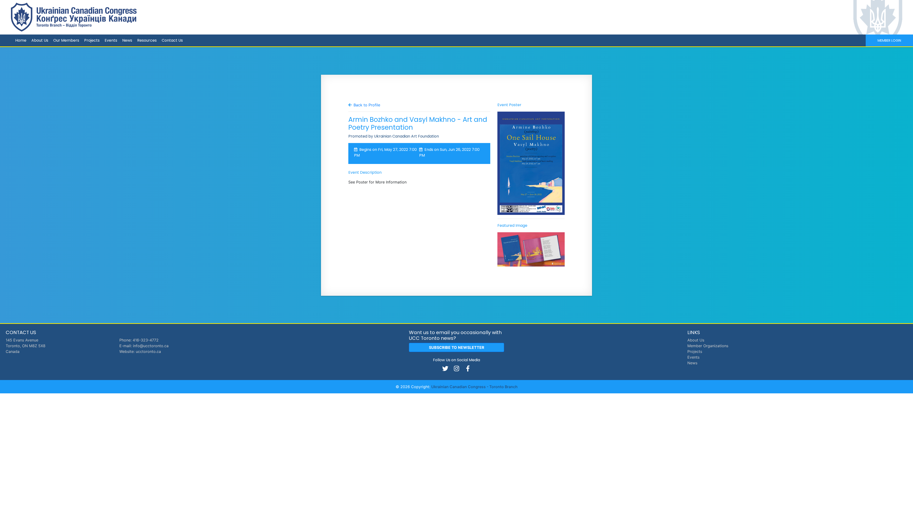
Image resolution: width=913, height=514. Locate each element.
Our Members (66, 40)
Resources (147, 40)
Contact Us (172, 40)
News (127, 40)
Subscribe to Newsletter (456, 347)
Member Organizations (707, 345)
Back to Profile (367, 105)
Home (20, 40)
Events (111, 40)
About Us (39, 40)
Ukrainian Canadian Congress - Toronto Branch (474, 386)
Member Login (889, 40)
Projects (92, 40)
